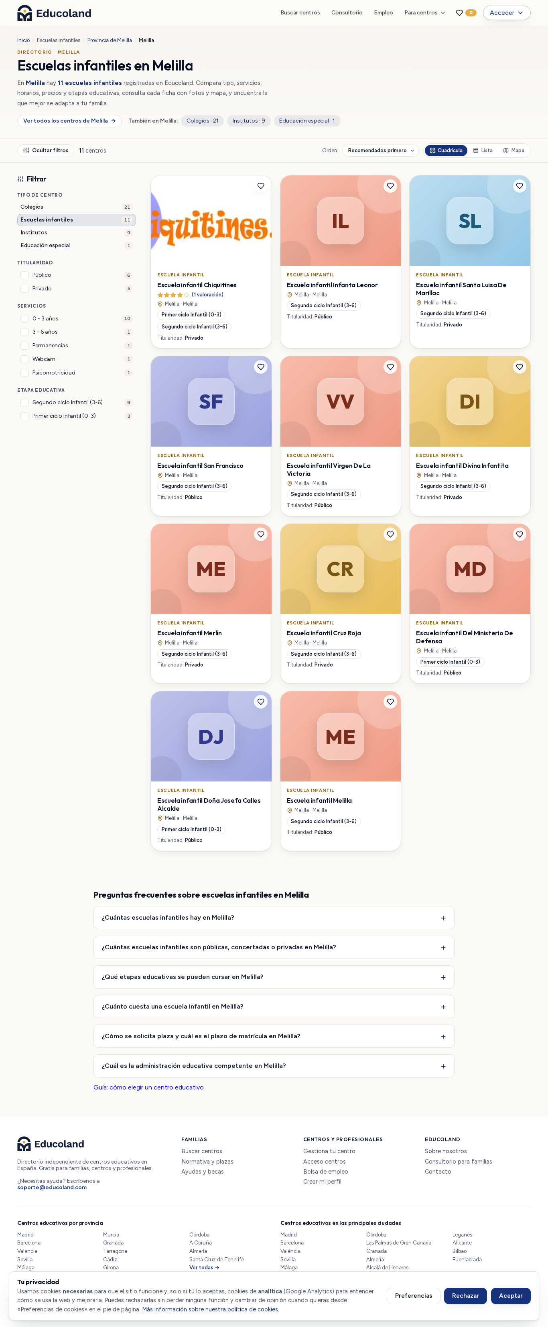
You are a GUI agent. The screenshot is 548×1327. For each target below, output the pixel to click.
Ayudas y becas (202, 1171)
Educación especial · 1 (307, 120)
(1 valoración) (207, 295)
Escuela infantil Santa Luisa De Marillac (461, 289)
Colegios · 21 (203, 120)
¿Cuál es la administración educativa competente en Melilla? (193, 1065)
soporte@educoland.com (52, 1187)
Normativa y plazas (207, 1161)
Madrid (25, 1235)
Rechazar (465, 1295)
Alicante (462, 1243)
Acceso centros (324, 1161)
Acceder (502, 12)
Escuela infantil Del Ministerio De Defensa (464, 637)
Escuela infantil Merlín (189, 633)
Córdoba (199, 1235)
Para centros (421, 12)
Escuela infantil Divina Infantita (462, 465)
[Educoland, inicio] (54, 13)
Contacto (438, 1171)
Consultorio (347, 12)
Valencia (27, 1251)
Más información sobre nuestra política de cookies (210, 1309)
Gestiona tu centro (329, 1151)
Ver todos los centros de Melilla (69, 120)
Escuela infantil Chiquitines (197, 285)
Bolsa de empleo (325, 1171)
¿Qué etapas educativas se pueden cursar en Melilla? (182, 977)
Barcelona (29, 1243)
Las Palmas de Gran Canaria (398, 1243)
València (290, 1251)
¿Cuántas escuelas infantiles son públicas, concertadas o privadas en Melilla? (218, 947)
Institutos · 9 (249, 120)
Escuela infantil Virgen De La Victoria (329, 469)
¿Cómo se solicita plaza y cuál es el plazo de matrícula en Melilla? (200, 1036)
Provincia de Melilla (109, 40)
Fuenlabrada (467, 1260)
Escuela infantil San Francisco (200, 465)
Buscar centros (300, 12)
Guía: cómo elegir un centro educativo (148, 1087)
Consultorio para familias (458, 1161)
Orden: (330, 150)
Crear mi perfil (322, 1181)
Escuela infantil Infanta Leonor (332, 285)
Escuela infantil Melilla (319, 800)
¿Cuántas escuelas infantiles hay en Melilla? (167, 917)
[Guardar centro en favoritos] (261, 186)
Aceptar (511, 1295)
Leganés (462, 1235)
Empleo (383, 12)
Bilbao (460, 1251)
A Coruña (200, 1243)
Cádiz (110, 1260)
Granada (113, 1243)
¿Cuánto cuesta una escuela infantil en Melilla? (172, 1006)
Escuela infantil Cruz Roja (324, 633)
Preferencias (413, 1295)
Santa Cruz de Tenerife (216, 1260)
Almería (198, 1251)
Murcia (111, 1235)
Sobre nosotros (446, 1151)
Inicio (23, 40)
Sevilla (24, 1260)
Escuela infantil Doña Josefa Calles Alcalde (209, 804)
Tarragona (115, 1251)
